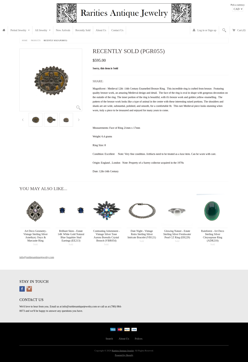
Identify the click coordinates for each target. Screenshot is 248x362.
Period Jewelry (18, 30)
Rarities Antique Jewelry (123, 351)
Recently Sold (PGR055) (55, 40)
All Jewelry (41, 30)
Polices (138, 338)
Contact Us (117, 30)
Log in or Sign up (206, 30)
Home (24, 40)
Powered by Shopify (124, 355)
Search (109, 338)
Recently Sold (82, 30)
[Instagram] (29, 289)
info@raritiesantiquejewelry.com (36, 257)
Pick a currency (238, 5)
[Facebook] (22, 289)
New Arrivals (63, 30)
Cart (241, 30)
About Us (101, 30)
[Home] (4, 30)
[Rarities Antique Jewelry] (124, 12)
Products (35, 40)
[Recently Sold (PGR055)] (35, 120)
